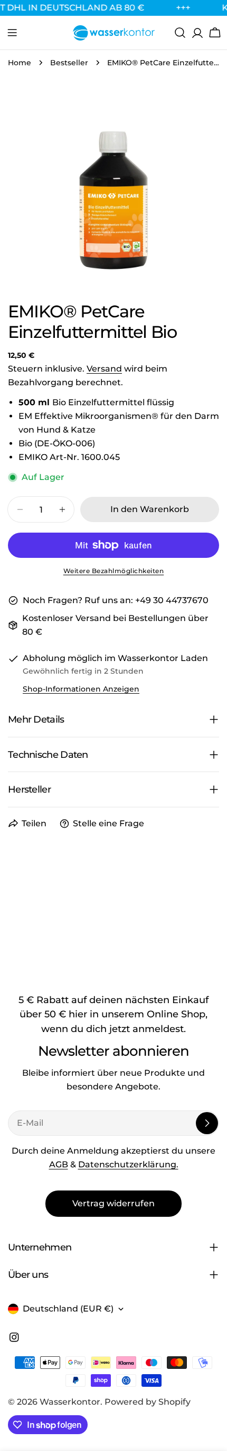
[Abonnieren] (207, 1123)
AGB (58, 1164)
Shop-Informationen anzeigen (81, 689)
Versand (104, 369)
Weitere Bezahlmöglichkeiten (113, 571)
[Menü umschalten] (12, 32)
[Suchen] (180, 32)
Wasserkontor (70, 1402)
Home (19, 62)
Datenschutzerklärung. (128, 1164)
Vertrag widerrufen (113, 1203)
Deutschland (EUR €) (68, 1309)
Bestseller (69, 62)
